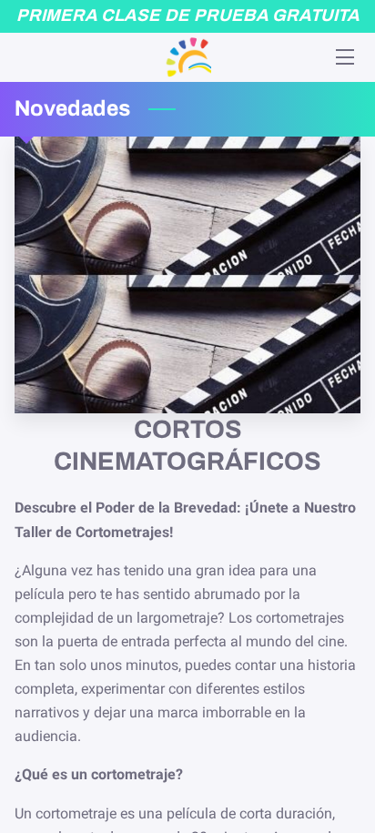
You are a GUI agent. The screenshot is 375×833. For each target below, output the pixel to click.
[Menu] (344, 57)
